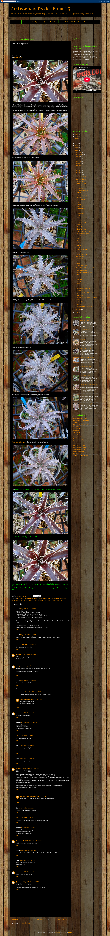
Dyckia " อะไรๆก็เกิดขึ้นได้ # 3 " (84, 249)
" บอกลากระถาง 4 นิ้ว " (82, 188)
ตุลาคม (78, 156)
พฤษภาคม (79, 168)
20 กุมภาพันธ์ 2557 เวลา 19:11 (31, 881)
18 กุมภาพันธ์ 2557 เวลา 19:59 (28, 758)
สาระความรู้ (26, 22)
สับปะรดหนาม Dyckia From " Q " (42, 8)
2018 (76, 141)
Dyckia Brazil (76, 422)
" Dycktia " (78, 286)
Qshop (46, 22)
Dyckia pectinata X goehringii (84, 272)
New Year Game (84, 320)
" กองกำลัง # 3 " (80, 224)
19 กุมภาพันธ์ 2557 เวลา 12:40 (28, 860)
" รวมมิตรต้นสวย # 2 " (81, 195)
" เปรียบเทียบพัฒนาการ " (82, 254)
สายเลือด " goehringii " (82, 256)
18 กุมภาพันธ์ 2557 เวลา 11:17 (26, 713)
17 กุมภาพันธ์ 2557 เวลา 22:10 (28, 644)
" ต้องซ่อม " (79, 204)
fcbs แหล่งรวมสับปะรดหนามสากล (81, 424)
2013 (76, 312)
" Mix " (77, 274)
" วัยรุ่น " (78, 202)
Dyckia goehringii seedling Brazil (85, 306)
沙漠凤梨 (59, 600)
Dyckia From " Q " (19, 57)
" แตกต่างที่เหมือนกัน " (81, 265)
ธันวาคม (78, 152)
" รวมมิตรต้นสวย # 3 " (81, 186)
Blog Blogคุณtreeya (78, 439)
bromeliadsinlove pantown (80, 447)
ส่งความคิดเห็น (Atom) (25, 923)
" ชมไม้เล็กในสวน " (81, 176)
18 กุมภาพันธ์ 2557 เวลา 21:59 (29, 827)
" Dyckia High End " (81, 183)
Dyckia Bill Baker (28, 598)
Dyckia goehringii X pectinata (42, 600)
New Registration (36, 22)
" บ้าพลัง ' (78, 215)
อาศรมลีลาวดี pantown (79, 449)
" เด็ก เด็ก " (79, 227)
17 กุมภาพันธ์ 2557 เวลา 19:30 (28, 608)
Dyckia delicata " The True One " (85, 268)
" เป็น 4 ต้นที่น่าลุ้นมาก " (82, 229)
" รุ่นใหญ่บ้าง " (79, 206)
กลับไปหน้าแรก (16, 22)
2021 (76, 134)
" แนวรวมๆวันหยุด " (81, 208)
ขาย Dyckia (20, 598)
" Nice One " (79, 304)
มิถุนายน (78, 165)
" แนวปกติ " (79, 277)
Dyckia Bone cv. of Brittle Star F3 (43, 598)
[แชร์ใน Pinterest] (40, 596)
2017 (76, 143)
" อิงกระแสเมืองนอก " (85, 329)
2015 (76, 148)
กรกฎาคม (79, 163)
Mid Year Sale (84, 395)
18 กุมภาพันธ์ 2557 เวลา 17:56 (25, 736)
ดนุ (16, 713)
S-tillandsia (76, 430)
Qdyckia (18, 768)
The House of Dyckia (78, 441)
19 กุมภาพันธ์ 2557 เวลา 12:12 (28, 850)
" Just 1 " (78, 211)
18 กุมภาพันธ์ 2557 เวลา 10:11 (28, 680)
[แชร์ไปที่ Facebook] (39, 596)
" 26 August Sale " (85, 375)
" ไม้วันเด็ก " (83, 340)
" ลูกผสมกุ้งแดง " (80, 236)
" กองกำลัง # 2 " (80, 238)
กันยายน (78, 159)
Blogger (70, 932)
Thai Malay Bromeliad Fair (79, 22)
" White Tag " (79, 197)
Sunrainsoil (76, 426)
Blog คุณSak (76, 434)
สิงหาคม (78, 161)
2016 (76, 145)
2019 (76, 138)
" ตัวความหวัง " (80, 290)
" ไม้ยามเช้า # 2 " (80, 240)
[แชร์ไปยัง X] (37, 596)
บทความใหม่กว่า (17, 919)
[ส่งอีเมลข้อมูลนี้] (34, 596)
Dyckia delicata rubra (17, 600)
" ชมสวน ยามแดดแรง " (82, 217)
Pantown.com (76, 443)
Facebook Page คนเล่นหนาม (80, 455)
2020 (76, 136)
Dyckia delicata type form (83, 288)
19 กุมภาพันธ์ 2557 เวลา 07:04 (33, 840)
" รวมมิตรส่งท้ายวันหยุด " (82, 233)
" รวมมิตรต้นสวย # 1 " (81, 222)
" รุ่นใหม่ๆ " (79, 302)
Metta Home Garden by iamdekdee (82, 418)
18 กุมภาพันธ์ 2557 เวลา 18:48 (27, 745)
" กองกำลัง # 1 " (80, 252)
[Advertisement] (41, 30)
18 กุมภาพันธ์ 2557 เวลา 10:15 (32, 692)
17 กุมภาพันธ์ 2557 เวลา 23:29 (30, 654)
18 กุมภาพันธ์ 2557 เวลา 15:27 (29, 722)
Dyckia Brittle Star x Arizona (59, 598)
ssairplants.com (77, 453)
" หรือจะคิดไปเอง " (81, 199)
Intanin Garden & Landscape (81, 420)
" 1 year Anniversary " (86, 404)
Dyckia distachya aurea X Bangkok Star (86, 297)
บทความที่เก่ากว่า (63, 919)
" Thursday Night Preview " (83, 190)
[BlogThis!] (35, 596)
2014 (76, 150)
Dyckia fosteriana (28, 600)
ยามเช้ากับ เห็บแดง (81, 179)
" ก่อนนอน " (79, 261)
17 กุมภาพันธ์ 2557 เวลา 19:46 (28, 635)
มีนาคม (78, 172)
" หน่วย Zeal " (79, 247)
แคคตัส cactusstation (78, 451)
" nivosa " (78, 299)
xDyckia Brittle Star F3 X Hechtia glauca (87, 293)
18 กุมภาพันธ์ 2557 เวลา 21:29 (27, 808)
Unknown (18, 654)
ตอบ (17, 629)
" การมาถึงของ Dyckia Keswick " (84, 231)
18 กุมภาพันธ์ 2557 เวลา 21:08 (31, 768)
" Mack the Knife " (81, 220)
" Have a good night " (81, 270)
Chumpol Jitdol (20, 666)
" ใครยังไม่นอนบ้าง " (85, 366)
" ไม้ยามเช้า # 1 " (80, 245)
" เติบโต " (78, 263)
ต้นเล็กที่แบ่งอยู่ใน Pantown (19, 442)
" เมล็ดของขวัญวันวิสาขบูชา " (87, 357)
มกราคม (78, 309)
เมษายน (78, 170)
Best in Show (53, 22)
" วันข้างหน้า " (79, 192)
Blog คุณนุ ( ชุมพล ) (78, 436)
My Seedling (79, 242)
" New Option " (80, 295)
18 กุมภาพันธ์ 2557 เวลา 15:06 (34, 699)
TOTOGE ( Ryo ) (77, 428)
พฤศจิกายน (79, 154)
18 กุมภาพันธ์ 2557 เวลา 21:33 (38, 796)
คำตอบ (19, 689)
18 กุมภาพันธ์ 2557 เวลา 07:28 (33, 666)
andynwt (57, 932)
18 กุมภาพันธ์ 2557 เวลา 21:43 (25, 818)
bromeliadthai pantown (79, 445)
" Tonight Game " (80, 181)
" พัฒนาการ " (79, 258)
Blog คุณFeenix (77, 432)
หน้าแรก (40, 919)
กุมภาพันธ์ (79, 175)
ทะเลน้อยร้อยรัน (64, 22)
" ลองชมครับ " (79, 279)
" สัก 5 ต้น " (79, 281)
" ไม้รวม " (78, 283)
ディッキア (53, 600)
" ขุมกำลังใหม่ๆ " (80, 213)
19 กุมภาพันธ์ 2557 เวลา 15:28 (26, 872)
